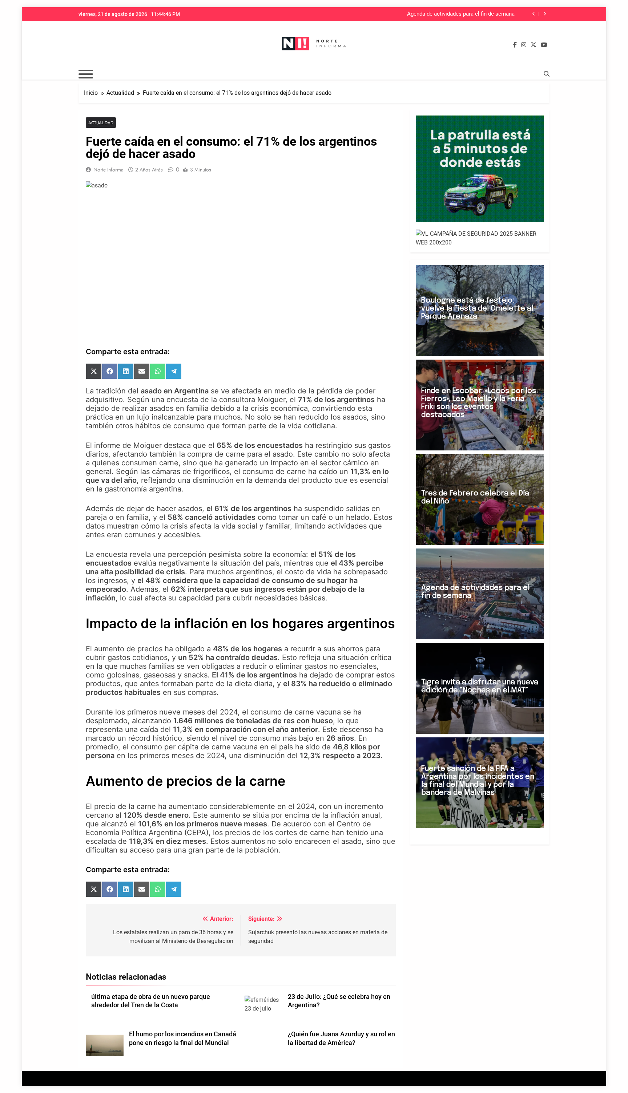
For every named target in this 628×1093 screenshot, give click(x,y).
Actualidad (100, 123)
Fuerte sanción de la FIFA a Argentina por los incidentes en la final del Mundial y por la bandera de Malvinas (477, 781)
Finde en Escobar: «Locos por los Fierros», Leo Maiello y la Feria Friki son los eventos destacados (478, 403)
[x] (533, 45)
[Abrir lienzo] (85, 74)
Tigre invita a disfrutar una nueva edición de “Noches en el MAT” (479, 686)
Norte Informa (108, 169)
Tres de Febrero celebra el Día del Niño (475, 497)
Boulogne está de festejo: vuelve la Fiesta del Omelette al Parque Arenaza (477, 308)
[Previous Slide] (534, 14)
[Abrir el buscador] (547, 74)
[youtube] (544, 45)
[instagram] (523, 45)
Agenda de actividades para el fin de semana (461, 14)
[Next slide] (545, 14)
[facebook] (515, 45)
